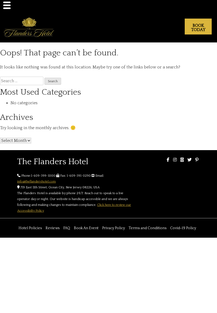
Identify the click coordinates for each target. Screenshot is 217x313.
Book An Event (86, 228)
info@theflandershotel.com (36, 181)
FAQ (66, 228)
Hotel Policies (30, 228)
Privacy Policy (113, 228)
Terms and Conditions (147, 228)
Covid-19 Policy (183, 228)
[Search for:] (21, 81)
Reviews (53, 228)
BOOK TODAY (198, 27)
